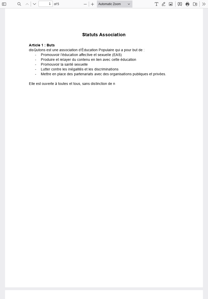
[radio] (156, 4)
